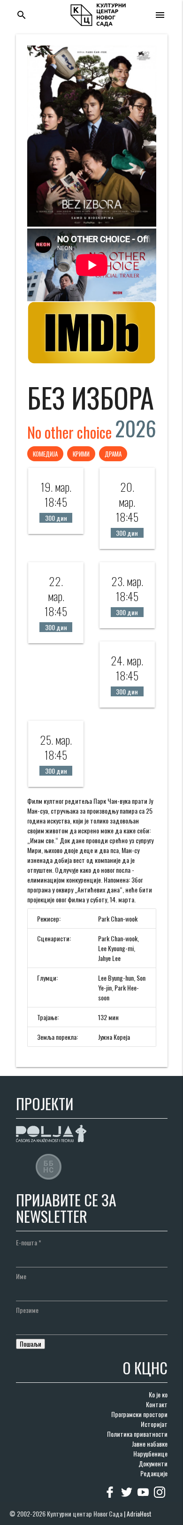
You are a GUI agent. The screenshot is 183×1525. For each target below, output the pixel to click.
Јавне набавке (150, 1444)
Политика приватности (137, 1434)
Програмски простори (139, 1414)
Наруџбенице (150, 1453)
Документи (153, 1463)
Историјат (154, 1424)
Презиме (27, 1310)
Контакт (157, 1404)
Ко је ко (158, 1394)
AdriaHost (139, 1513)
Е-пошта (28, 1242)
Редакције (154, 1473)
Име (21, 1276)
